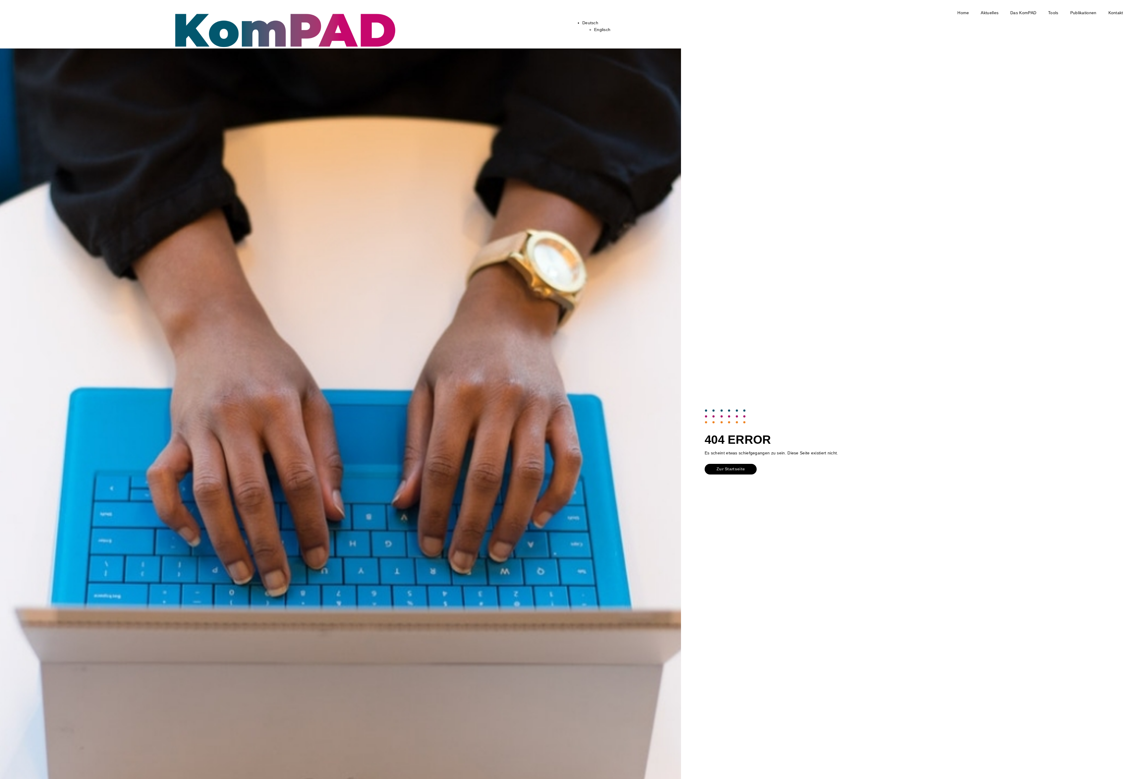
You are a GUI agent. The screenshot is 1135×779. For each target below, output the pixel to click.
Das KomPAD (1023, 12)
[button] (731, 469)
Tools (1053, 12)
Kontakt (1115, 12)
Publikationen (1083, 12)
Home (963, 12)
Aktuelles (989, 12)
